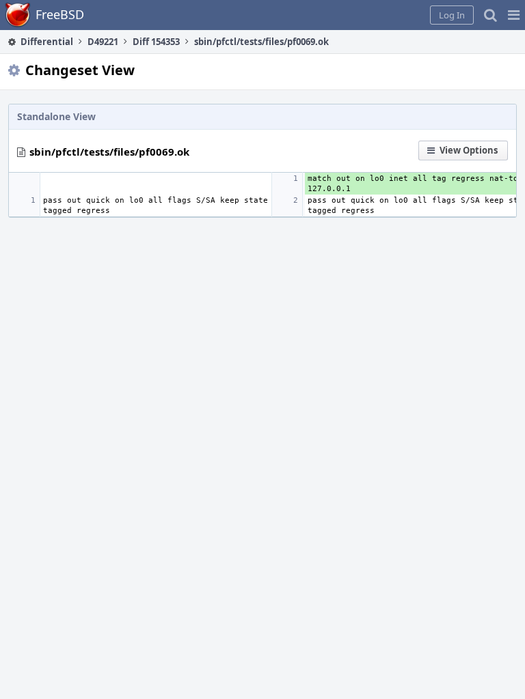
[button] (513, 15)
